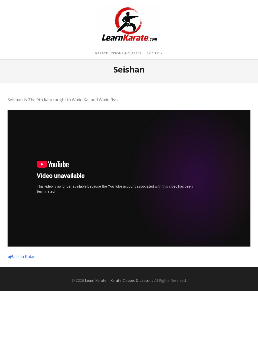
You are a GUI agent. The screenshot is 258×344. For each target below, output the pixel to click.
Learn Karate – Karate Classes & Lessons (119, 280)
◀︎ (21, 256)
